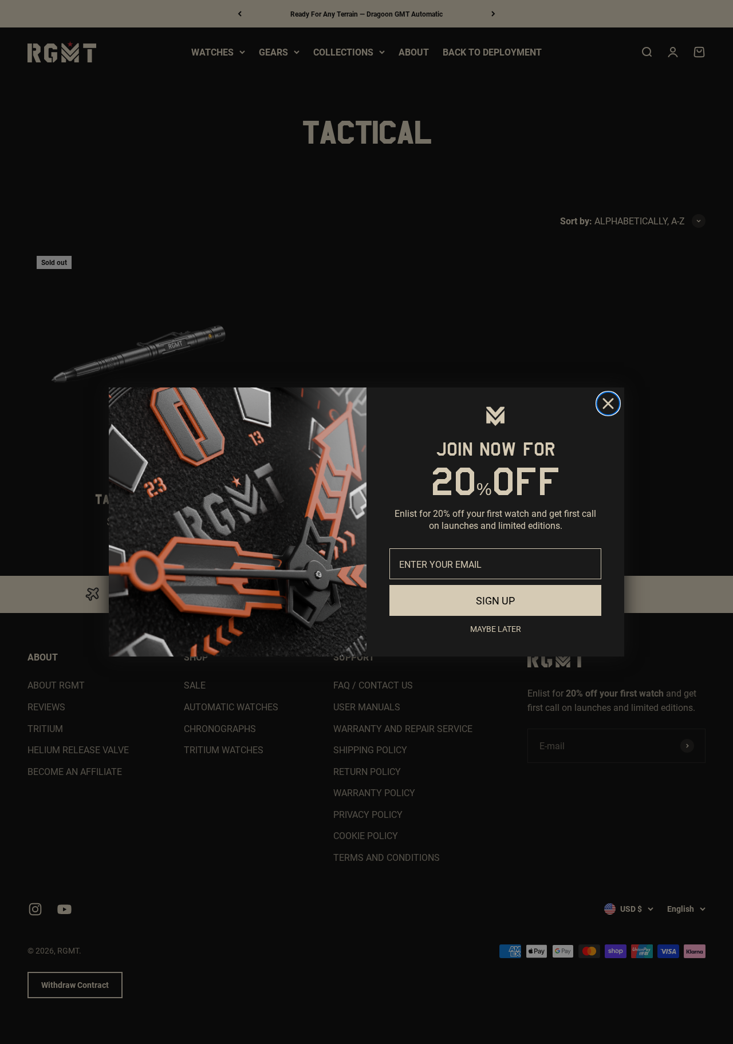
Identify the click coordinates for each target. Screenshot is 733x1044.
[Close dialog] (608, 403)
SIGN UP (495, 600)
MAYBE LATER (495, 628)
